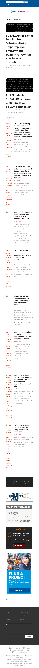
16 (23, 483)
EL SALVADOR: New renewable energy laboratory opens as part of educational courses (22, 300)
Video (22, 619)
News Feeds (23, 616)
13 (17, 483)
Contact (8, 619)
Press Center (24, 612)
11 (13, 483)
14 (19, 483)
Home (8, 612)
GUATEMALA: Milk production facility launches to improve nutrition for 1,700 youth (22, 255)
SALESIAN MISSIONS (26, 655)
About (7, 616)
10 (29, 481)
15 (21, 483)
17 (25, 483)
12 (15, 483)
